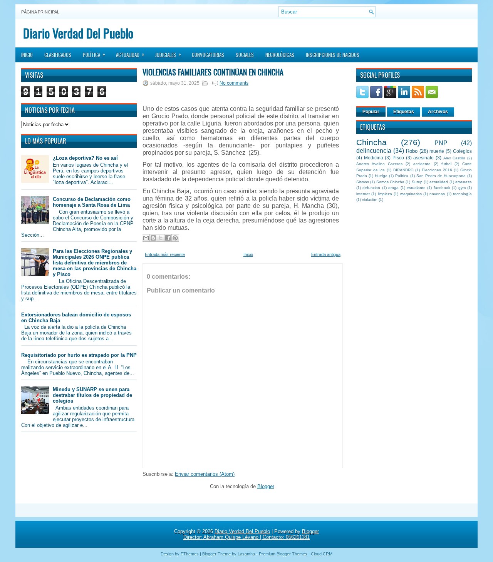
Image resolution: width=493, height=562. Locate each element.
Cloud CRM (321, 554)
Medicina (373, 157)
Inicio (27, 55)
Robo (412, 151)
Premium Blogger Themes (283, 554)
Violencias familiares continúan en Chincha (213, 72)
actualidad (438, 182)
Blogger (265, 486)
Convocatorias (208, 55)
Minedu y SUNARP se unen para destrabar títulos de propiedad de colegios (92, 395)
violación (369, 199)
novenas (437, 194)
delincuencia (373, 150)
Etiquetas (403, 111)
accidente (422, 164)
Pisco (398, 157)
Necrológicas (279, 55)
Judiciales (168, 54)
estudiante (416, 188)
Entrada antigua (325, 254)
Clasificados (57, 55)
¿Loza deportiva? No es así (85, 158)
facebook (442, 188)
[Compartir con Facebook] (168, 238)
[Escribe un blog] (153, 238)
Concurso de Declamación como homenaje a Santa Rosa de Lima (92, 202)
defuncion (371, 188)
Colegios (462, 151)
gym (462, 188)
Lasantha (246, 554)
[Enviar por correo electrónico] (146, 238)
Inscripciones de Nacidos (332, 55)
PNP (441, 143)
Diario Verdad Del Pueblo (78, 33)
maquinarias (411, 194)
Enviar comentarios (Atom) (205, 474)
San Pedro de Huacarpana (441, 176)
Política (94, 54)
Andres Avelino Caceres (379, 164)
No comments (234, 83)
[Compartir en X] (160, 238)
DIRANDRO (403, 170)
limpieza (385, 194)
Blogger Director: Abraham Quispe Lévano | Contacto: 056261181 (251, 534)
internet (363, 194)
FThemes (190, 554)
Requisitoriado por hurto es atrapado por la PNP (79, 355)
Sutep (417, 182)
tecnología (462, 194)
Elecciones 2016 (437, 170)
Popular (370, 111)
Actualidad (130, 54)
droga (393, 188)
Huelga (381, 176)
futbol (446, 164)
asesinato (423, 157)
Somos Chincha (390, 182)
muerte (436, 151)
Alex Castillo (454, 158)
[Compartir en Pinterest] (175, 238)
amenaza (463, 182)
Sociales (245, 55)
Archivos (438, 111)
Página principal (40, 12)
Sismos (362, 182)
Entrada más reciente (165, 254)
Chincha (371, 142)
